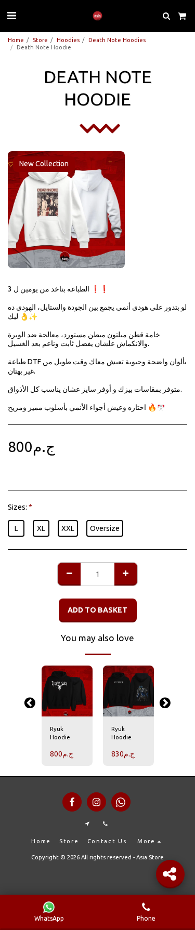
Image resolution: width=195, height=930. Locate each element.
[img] (67, 691)
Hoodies (68, 40)
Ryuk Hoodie (60, 733)
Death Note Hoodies (117, 40)
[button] (11, 15)
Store (40, 40)
